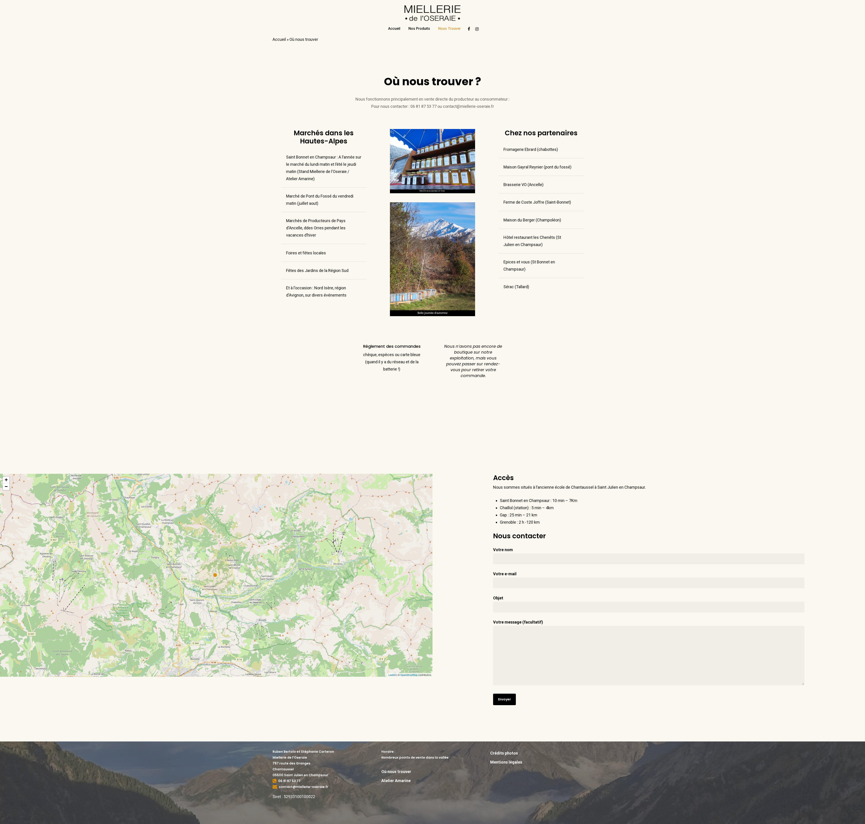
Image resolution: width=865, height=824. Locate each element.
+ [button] (6, 480)
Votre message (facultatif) (518, 622)
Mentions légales (506, 762)
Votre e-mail (505, 573)
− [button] (6, 486)
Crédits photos (504, 753)
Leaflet (392, 675)
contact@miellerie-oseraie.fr (303, 787)
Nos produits (419, 29)
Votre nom (503, 549)
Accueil (394, 29)
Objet (498, 598)
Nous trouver (449, 29)
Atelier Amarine (396, 780)
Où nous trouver (396, 771)
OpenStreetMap (409, 675)
